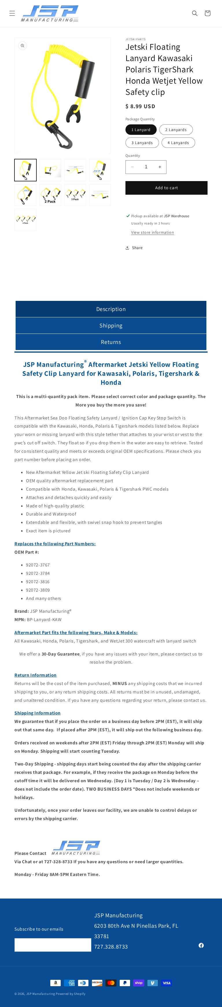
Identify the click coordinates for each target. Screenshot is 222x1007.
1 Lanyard (141, 129)
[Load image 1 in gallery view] (25, 170)
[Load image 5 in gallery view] (25, 195)
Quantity (132, 155)
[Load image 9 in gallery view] (75, 195)
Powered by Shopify (71, 994)
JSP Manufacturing (40, 994)
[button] (12, 13)
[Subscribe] (84, 945)
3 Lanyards (142, 142)
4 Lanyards (178, 142)
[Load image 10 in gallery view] (100, 195)
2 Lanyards (176, 129)
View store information (152, 232)
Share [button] (137, 247)
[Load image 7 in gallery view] (50, 195)
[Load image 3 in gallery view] (75, 170)
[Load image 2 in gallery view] (50, 170)
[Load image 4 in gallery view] (100, 170)
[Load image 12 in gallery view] (25, 220)
